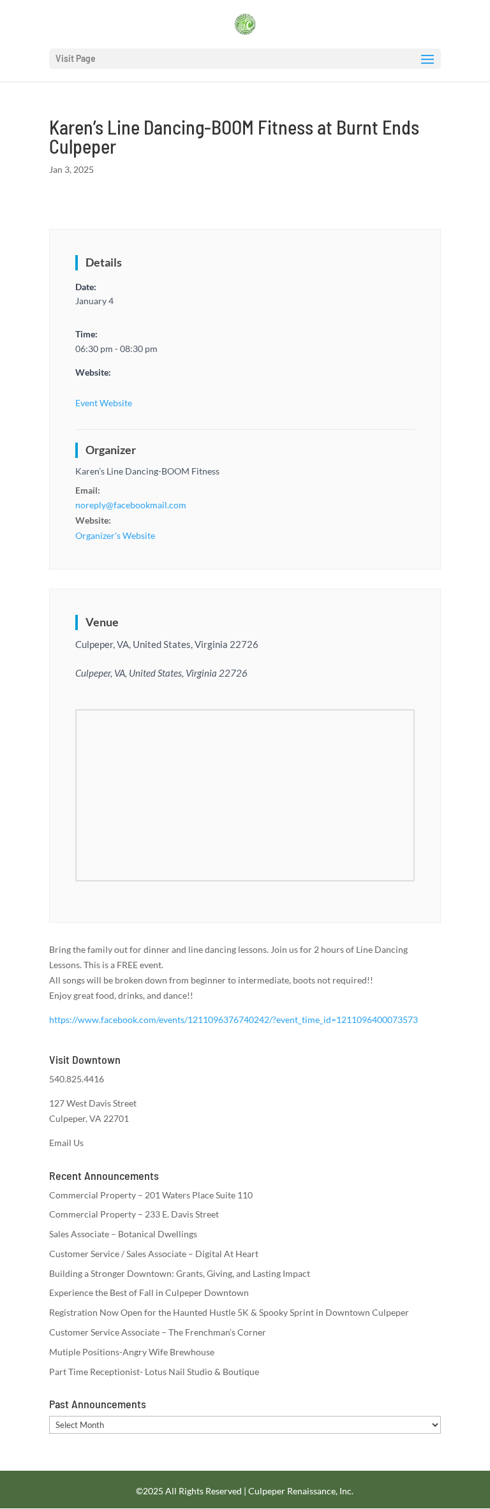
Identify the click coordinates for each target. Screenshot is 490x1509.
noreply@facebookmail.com (130, 504)
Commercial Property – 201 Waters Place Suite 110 (151, 1194)
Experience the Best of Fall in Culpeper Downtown (149, 1292)
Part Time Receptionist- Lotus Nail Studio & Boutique (154, 1371)
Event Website (103, 402)
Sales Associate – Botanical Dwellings (123, 1233)
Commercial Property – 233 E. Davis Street (134, 1214)
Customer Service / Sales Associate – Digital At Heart (153, 1253)
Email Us (66, 1142)
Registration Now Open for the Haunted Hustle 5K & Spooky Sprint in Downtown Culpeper (229, 1312)
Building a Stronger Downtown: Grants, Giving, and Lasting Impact (179, 1273)
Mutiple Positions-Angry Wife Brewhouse (131, 1351)
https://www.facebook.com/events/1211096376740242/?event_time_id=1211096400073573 (233, 1019)
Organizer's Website (115, 535)
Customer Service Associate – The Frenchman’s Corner (157, 1332)
